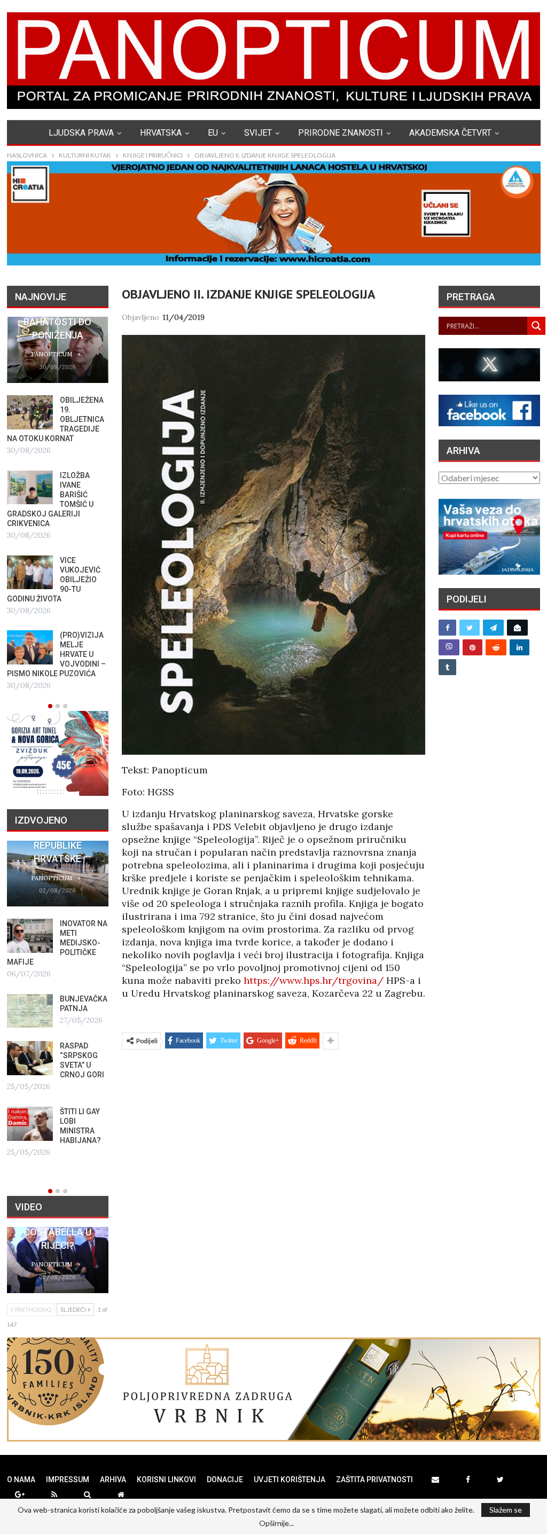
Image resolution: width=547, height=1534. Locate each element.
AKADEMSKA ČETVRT (450, 133)
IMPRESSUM (67, 1479)
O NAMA (21, 1479)
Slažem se (505, 1509)
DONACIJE (225, 1479)
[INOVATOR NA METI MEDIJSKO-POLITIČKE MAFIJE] (30, 936)
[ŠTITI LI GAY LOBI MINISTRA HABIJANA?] (30, 1124)
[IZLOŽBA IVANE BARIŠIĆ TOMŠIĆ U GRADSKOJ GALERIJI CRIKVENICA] (30, 488)
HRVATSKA (161, 133)
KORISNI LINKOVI (166, 1479)
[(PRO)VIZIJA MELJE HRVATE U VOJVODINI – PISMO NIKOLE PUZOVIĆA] (30, 647)
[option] (57, 504)
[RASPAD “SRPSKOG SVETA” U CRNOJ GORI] (30, 1058)
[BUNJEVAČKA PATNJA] (30, 1011)
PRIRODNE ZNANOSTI (340, 133)
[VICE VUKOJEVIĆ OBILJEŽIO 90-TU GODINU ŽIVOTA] (30, 572)
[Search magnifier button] (536, 326)
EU (213, 133)
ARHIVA (113, 1479)
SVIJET (258, 133)
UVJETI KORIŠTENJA (289, 1479)
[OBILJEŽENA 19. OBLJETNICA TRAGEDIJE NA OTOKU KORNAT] (30, 412)
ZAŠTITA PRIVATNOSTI (374, 1479)
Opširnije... (276, 1523)
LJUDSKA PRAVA (81, 133)
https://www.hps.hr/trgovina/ (314, 980)
